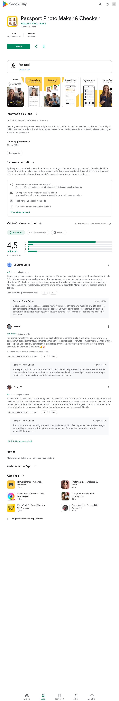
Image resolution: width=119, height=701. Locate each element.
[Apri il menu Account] (114, 4)
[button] (15, 92)
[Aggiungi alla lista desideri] (44, 46)
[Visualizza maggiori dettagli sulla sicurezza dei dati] (20, 212)
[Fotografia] (14, 153)
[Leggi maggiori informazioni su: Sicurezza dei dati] (32, 162)
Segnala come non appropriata (25, 518)
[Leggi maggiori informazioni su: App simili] (22, 475)
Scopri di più (24, 69)
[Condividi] (36, 46)
